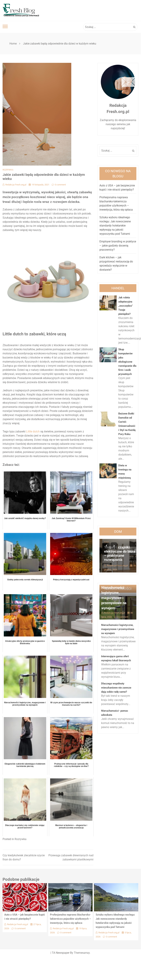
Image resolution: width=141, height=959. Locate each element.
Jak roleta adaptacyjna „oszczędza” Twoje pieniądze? (125, 306)
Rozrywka (8, 170)
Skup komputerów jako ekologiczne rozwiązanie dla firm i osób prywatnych (127, 362)
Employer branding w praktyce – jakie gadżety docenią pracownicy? (117, 245)
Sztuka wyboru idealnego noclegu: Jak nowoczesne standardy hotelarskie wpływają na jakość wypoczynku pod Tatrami (115, 225)
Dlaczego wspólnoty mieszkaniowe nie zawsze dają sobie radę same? (116, 687)
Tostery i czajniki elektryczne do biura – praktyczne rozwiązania (116, 553)
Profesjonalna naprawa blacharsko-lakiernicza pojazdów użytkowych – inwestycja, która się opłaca (70, 918)
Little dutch (33, 431)
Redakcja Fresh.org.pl (15, 184)
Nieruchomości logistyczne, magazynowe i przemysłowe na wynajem (113, 597)
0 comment (60, 184)
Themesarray (82, 952)
